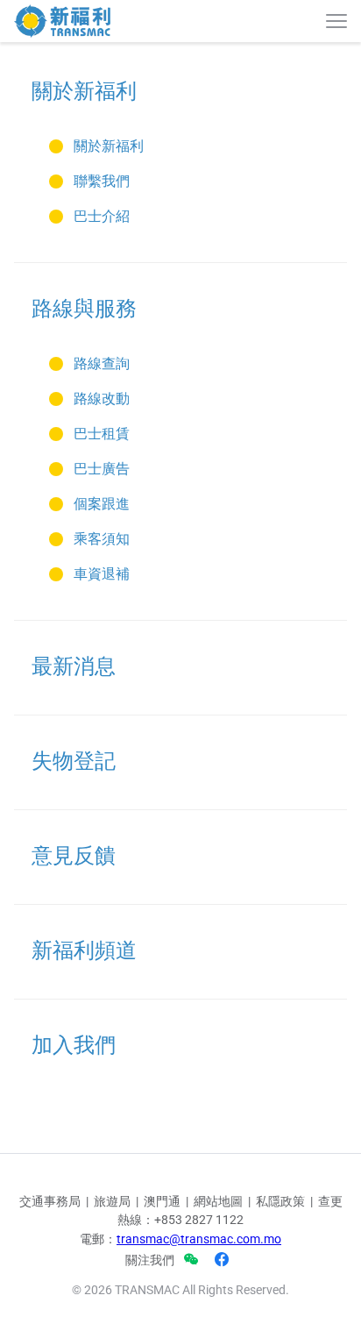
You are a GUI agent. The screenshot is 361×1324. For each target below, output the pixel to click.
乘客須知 (102, 538)
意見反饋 (74, 856)
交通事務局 (50, 1201)
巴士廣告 (102, 468)
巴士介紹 (102, 216)
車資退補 (102, 574)
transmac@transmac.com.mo (199, 1239)
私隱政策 (280, 1201)
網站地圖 (218, 1201)
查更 (330, 1201)
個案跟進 (102, 503)
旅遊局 (112, 1201)
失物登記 (74, 761)
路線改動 (102, 398)
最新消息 (74, 666)
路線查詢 (102, 363)
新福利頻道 (84, 950)
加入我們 (74, 1045)
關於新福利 (84, 91)
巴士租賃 (102, 433)
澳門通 (162, 1201)
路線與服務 (84, 308)
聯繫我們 (102, 181)
